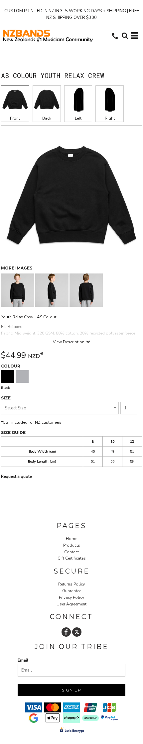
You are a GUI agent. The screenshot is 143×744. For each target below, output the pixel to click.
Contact (71, 552)
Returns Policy (71, 584)
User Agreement (71, 604)
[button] (124, 35)
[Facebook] (66, 632)
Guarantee (71, 590)
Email (23, 660)
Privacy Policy (71, 597)
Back (46, 118)
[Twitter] (76, 632)
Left (78, 118)
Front (15, 118)
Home (71, 538)
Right (110, 118)
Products (71, 545)
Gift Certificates (72, 558)
